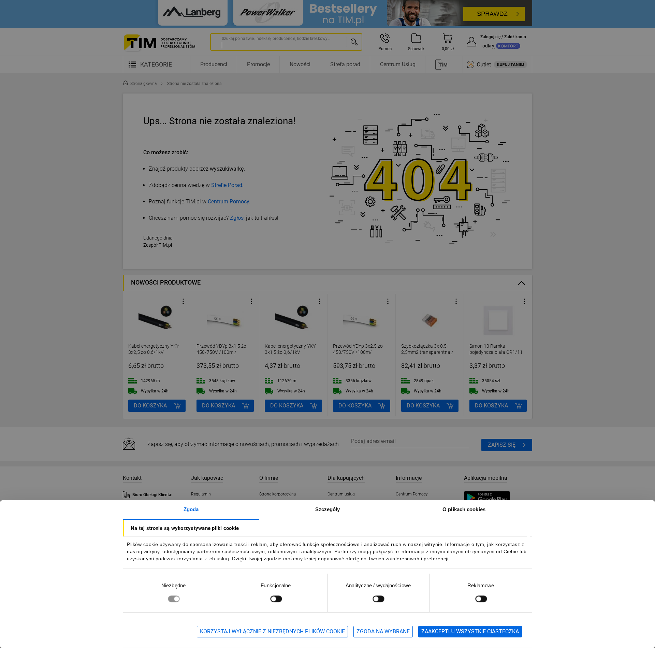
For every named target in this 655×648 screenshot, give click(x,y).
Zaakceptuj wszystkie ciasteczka (470, 631)
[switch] (276, 598)
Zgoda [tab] (191, 509)
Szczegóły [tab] (327, 509)
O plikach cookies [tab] (463, 509)
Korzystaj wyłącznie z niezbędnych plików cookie (272, 631)
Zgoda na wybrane (383, 631)
